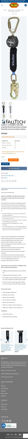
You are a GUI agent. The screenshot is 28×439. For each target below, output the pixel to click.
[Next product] (12, 13)
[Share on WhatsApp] (2, 181)
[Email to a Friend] (10, 181)
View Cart (3, 406)
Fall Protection (19, 10)
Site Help (3, 396)
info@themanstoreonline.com (11, 373)
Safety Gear (11, 10)
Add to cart (13, 159)
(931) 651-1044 (9, 377)
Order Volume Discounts (8, 137)
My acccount (4, 404)
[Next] (24, 58)
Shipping (3, 391)
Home (5, 10)
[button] (2, 5)
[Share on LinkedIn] (15, 181)
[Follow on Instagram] (5, 421)
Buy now (5, 163)
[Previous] (3, 58)
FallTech (5, 177)
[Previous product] (15, 13)
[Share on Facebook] (5, 181)
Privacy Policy (4, 388)
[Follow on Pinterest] (7, 421)
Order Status (4, 409)
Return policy (4, 393)
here (10, 153)
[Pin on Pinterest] (13, 181)
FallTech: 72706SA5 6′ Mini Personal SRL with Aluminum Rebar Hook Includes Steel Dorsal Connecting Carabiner (7, 348)
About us (3, 386)
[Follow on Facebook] (2, 421)
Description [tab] (4, 189)
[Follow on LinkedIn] (10, 421)
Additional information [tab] (7, 192)
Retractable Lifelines (14, 11)
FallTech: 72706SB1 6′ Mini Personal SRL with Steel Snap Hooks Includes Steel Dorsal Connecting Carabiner (21, 348)
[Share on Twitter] (7, 181)
